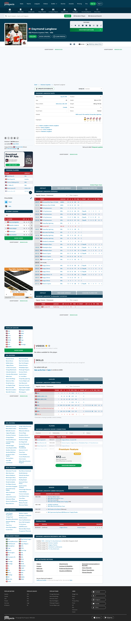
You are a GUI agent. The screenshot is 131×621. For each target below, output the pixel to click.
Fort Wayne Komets (11, 484)
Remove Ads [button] (118, 49)
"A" (52, 259)
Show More (18, 238)
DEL (9, 570)
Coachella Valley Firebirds (10, 442)
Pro (86, 4)
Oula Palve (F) (10, 176)
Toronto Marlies (23, 454)
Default (43, 188)
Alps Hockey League (26, 539)
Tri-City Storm (22, 524)
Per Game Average (64, 188)
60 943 (82, 44)
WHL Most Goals (52, 500)
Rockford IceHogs (23, 439)
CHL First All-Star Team (54, 497)
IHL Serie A (24, 541)
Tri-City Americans (47, 208)
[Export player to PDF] (90, 25)
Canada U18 (47, 307)
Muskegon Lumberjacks (25, 515)
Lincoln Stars (9, 529)
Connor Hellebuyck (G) (13, 182)
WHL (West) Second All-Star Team (56, 506)
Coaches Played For (89, 188)
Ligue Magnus (24, 543)
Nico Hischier (13, 234)
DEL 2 (9, 572)
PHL (22, 552)
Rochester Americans (24, 437)
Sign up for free (39, 370)
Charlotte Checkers (11, 435)
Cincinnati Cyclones (11, 480)
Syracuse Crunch (23, 450)
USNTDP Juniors (23, 526)
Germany (6, 603)
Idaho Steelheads (10, 492)
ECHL (9, 335)
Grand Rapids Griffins (11, 448)
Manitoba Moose (23, 428)
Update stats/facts (45, 89)
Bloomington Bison (11, 477)
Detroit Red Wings (10, 378)
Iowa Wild (8, 460)
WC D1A (10, 579)
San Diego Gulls (23, 442)
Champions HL (11, 557)
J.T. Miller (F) (10, 185)
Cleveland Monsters (11, 439)
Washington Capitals (24, 390)
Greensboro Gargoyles (11, 486)
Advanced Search (96, 16)
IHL (61, 241)
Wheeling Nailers (23, 500)
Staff (86, 426)
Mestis (9, 550)
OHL (9, 344)
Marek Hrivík (19, 147)
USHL (22, 331)
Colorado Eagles (10, 445)
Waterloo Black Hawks (24, 529)
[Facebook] (5, 138)
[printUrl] (74, 44)
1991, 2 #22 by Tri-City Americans (51, 541)
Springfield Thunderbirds (22, 447)
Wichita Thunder (23, 503)
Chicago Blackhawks (11, 370)
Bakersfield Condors (11, 428)
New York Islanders (24, 361)
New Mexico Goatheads (25, 471)
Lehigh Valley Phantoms (25, 426)
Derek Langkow (54, 125)
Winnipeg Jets (22, 392)
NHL (47, 32)
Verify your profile (41, 580)
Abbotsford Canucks (11, 426)
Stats (21, 4)
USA (5, 598)
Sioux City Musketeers (24, 520)
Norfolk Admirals (23, 473)
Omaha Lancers (23, 517)
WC (9, 577)
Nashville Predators (11, 392)
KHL (22, 335)
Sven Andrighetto (14, 222)
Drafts (53, 4)
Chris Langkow (47, 129)
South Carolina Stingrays (23, 486)
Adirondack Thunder (11, 471)
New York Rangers (23, 363)
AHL (9, 333)
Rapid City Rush (23, 477)
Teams (29, 4)
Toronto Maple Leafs (24, 381)
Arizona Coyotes (46, 85)
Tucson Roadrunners (24, 456)
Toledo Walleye (23, 491)
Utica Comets (22, 459)
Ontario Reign (22, 433)
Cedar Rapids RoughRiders (9, 514)
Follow (33, 36)
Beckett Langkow (46, 131)
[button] (97, 10)
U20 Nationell (11, 543)
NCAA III (23, 566)
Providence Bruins (23, 435)
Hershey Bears (9, 458)
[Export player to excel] (86, 25)
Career (73, 612)
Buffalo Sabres (9, 363)
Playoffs (84, 211)
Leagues (37, 4)
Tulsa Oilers (22, 498)
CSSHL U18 (27, 188)
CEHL (22, 548)
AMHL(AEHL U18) (41, 399)
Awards (71, 4)
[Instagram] (11, 138)
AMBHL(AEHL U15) (42, 396)
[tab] (42, 188)
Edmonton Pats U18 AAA (48, 205)
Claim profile (60, 36)
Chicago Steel (9, 517)
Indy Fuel (8, 494)
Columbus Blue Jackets (12, 374)
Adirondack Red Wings (48, 232)
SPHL (9, 338)
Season (51, 487)
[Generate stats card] (82, 25)
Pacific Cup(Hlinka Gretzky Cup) (45, 408)
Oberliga (10, 575)
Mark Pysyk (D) (11, 179)
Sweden (6, 594)
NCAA (9, 340)
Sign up (93, 3)
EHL (9, 555)
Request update (97, 147)
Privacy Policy (75, 601)
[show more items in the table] (30, 192)
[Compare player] (93, 25)
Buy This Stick (18, 294)
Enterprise (74, 609)
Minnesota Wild (10, 387)
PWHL (22, 579)
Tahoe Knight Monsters (25, 489)
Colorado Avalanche (11, 372)
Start (35, 85)
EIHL (22, 546)
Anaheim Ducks (10, 358)
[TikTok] (17, 138)
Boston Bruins (9, 361)
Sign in (100, 3)
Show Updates (44, 36)
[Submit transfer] (101, 25)
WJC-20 (62, 226)
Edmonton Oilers (10, 381)
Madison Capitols (23, 513)
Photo (73, 603)
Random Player (80, 16)
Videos (45, 4)
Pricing (79, 4)
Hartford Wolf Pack (10, 452)
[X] (8, 138)
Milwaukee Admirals (24, 431)
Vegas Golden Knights (24, 387)
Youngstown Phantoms (25, 531)
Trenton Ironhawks (24, 494)
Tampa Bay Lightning (24, 378)
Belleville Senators (10, 431)
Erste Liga (23, 550)
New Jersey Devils (23, 358)
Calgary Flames (10, 365)
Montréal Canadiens (11, 390)
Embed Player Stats (96, 185)
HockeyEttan (11, 546)
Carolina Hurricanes (11, 367)
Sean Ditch (16, 144)
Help (73, 598)
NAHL (22, 333)
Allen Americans (10, 473)
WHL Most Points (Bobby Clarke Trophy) (58, 501)
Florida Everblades (10, 482)
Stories (63, 4)
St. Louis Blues (22, 376)
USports (23, 570)
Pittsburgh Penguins (24, 370)
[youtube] (70, 44)
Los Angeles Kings (10, 385)
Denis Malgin (12, 228)
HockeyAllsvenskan (13, 541)
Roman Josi (12, 231)
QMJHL (9, 346)
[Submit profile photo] (97, 25)
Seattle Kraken (23, 374)
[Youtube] (14, 138)
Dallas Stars (9, 376)
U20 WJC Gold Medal (53, 504)
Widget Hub (75, 594)
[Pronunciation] (72, 25)
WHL (9, 342)
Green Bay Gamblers (11, 527)
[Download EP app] (18, 159)
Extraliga (23, 344)
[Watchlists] (75, 25)
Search (67, 16)
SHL (26, 176)
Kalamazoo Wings (10, 499)
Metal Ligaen (11, 552)
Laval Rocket (9, 462)
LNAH (22, 568)
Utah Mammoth (23, 383)
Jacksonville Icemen (11, 497)
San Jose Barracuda (24, 444)
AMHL (61, 205)
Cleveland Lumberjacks (48, 241)
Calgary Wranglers (10, 433)
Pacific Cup (56, 307)
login (49, 370)
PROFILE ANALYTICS (95, 44)
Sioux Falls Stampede (24, 522)
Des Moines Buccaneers (12, 519)
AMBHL (62, 202)
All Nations (7, 605)
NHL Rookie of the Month (54, 509)
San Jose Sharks (23, 372)
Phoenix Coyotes (38, 32)
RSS (73, 607)
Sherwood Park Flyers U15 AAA (50, 202)
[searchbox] (38, 16)
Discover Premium (68, 465)
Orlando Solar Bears (24, 475)
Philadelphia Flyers (23, 367)
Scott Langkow (45, 127)
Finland (6, 601)
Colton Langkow (44, 125)
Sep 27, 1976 (64, 96)
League (85, 487)
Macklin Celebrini (14, 225)
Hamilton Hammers (11, 450)
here (71, 580)
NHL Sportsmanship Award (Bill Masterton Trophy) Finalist (63, 512)
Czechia (27, 179)
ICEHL (9, 581)
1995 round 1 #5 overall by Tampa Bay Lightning (88, 114)
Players (52, 426)
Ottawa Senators (23, 365)
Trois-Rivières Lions (24, 496)
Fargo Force (9, 525)
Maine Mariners (10, 503)
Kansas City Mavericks (11, 501)
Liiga (22, 340)
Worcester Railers (23, 505)
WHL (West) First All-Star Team (55, 498)
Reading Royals (23, 480)
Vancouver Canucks (24, 385)
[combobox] (38, 16)
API (73, 605)
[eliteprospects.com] (9, 4)
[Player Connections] (79, 25)
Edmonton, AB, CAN (61, 103)
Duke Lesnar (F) (11, 188)
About (73, 596)
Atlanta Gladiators (10, 475)
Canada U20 (45, 226)
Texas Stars (22, 452)
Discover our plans (86, 30)
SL (8, 568)
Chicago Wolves (10, 437)
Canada (65, 107)
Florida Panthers (10, 383)
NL (21, 342)
